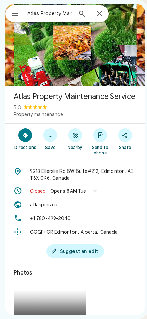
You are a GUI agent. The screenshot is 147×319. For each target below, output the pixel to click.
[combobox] (49, 13)
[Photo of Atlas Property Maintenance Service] (75, 45)
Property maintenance (38, 114)
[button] (75, 191)
